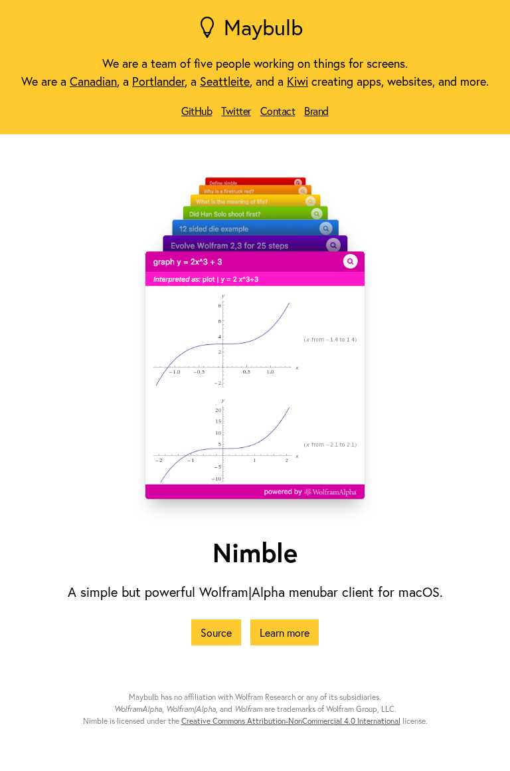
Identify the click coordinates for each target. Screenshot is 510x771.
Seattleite (225, 81)
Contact (278, 111)
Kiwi (297, 81)
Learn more (284, 632)
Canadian (93, 81)
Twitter (236, 111)
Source (216, 632)
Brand (316, 111)
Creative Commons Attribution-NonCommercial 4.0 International (290, 721)
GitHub (196, 111)
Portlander (158, 81)
